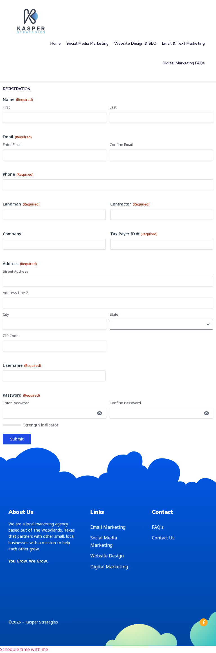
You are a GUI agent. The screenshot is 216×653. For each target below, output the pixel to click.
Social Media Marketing (87, 43)
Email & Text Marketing (183, 43)
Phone (18, 174)
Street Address (15, 271)
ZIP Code (11, 335)
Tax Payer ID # (134, 233)
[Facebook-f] (204, 622)
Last (113, 107)
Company (12, 233)
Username (22, 365)
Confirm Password (125, 402)
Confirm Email (121, 144)
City (6, 314)
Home (55, 43)
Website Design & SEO (135, 43)
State (114, 314)
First (6, 107)
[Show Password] (99, 413)
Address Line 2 (15, 292)
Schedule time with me (24, 649)
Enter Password (16, 402)
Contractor (130, 204)
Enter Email (12, 144)
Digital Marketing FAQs (184, 63)
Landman (21, 204)
